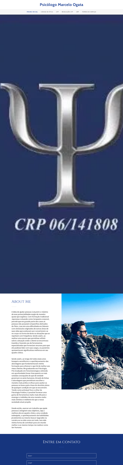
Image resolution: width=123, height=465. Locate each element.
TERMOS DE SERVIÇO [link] (89, 12)
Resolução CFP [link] (67, 12)
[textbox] (61, 455)
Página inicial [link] (32, 12)
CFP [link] (57, 12)
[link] (61, 5)
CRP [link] (77, 12)
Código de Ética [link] (47, 12)
